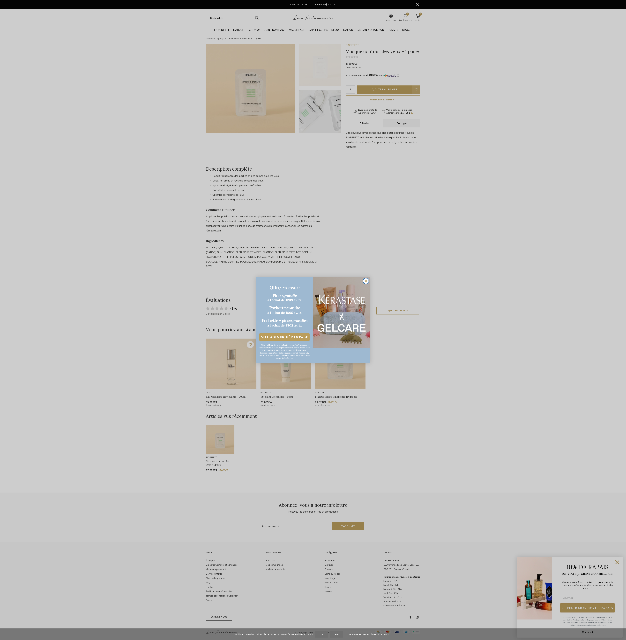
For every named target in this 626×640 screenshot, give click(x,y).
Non (336, 634)
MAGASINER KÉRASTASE (284, 337)
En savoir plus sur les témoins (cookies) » (368, 634)
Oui (321, 634)
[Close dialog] (366, 281)
